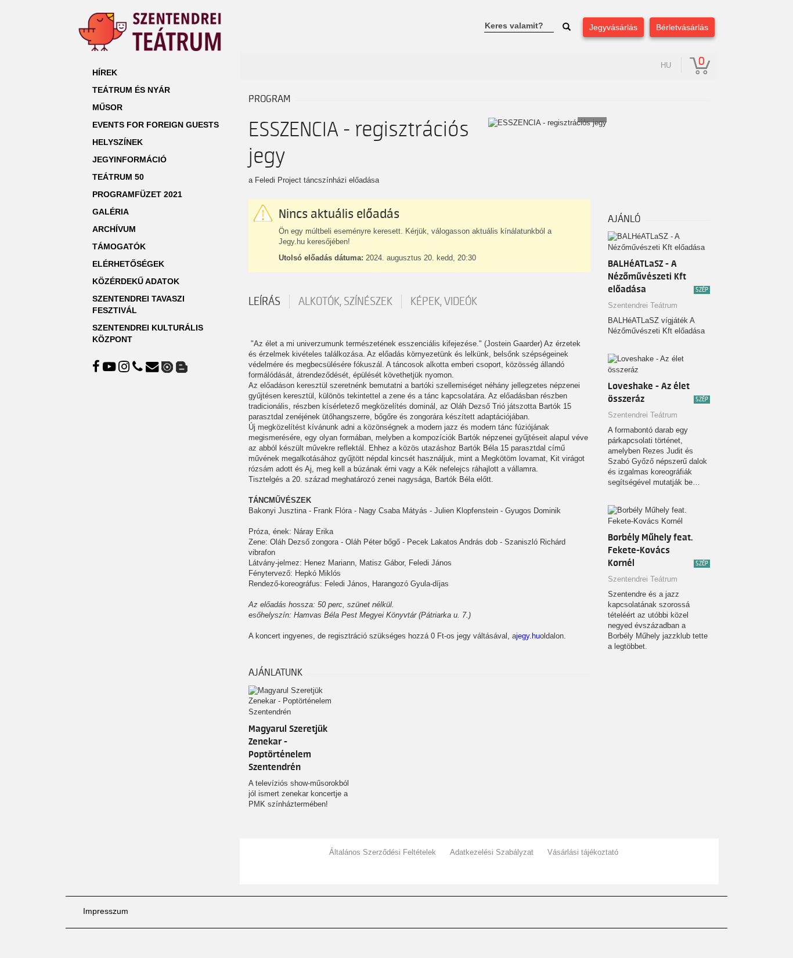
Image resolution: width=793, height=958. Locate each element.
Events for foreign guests (155, 124)
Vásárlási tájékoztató (582, 852)
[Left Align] (566, 27)
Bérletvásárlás (682, 27)
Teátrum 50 (118, 177)
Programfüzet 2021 (137, 194)
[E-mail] (153, 366)
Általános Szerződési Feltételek (382, 852)
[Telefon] (139, 366)
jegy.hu (528, 636)
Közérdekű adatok (135, 281)
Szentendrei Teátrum (642, 305)
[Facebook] (97, 366)
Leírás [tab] (264, 301)
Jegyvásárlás (613, 27)
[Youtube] (110, 366)
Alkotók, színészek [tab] (345, 301)
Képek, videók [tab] (443, 301)
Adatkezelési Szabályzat (492, 852)
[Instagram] (125, 366)
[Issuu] (168, 366)
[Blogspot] (182, 366)
